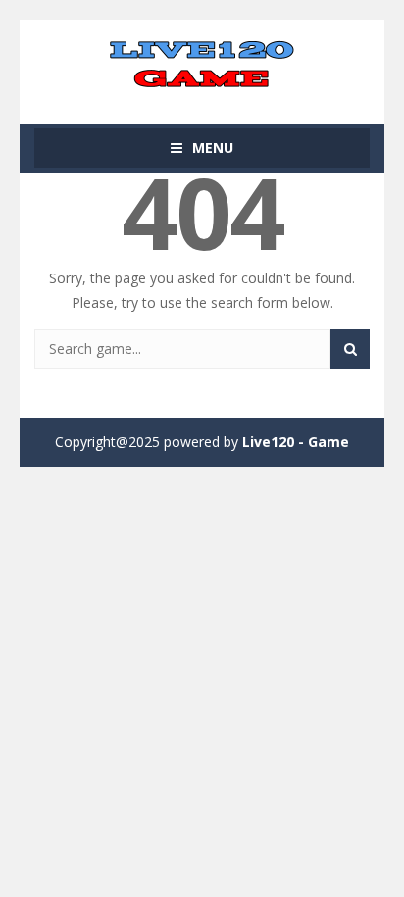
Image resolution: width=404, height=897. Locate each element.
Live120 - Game (295, 441)
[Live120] (202, 62)
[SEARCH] (350, 349)
